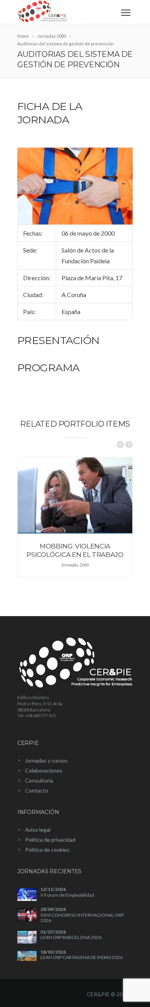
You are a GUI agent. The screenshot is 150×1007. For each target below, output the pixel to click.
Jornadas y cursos (46, 760)
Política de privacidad (50, 839)
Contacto (36, 790)
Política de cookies (47, 849)
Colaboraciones (43, 770)
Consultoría (39, 780)
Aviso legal (37, 829)
